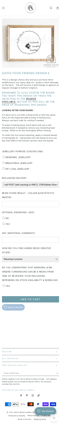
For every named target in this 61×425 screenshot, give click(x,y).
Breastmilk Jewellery (19, 163)
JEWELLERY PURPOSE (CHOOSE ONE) (22, 151)
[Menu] (3, 8)
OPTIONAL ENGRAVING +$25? (18, 212)
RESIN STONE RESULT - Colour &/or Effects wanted (28, 195)
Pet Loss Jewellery (18, 169)
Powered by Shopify (16, 416)
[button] (50, 8)
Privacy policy (47, 415)
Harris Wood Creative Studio (25, 412)
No (7, 218)
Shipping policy (40, 419)
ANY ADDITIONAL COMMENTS (18, 233)
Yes (8, 224)
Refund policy (33, 415)
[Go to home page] (30, 7)
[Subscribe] (57, 373)
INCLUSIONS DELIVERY (14, 178)
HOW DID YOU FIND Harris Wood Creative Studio (26, 250)
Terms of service (24, 419)
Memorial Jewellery (18, 157)
